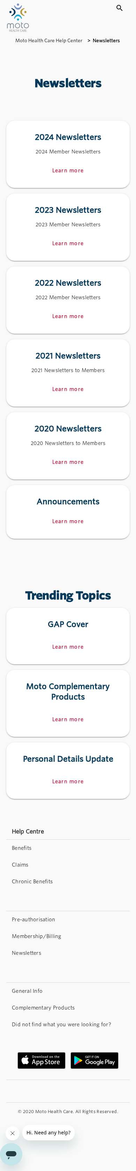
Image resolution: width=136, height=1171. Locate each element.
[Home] (18, 30)
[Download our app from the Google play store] (94, 1060)
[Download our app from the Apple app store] (41, 1060)
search (119, 8)
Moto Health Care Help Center (49, 40)
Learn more (68, 647)
